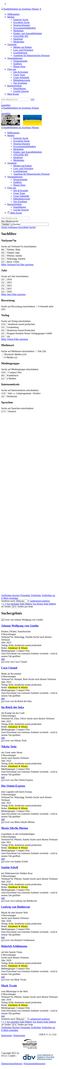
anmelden (5, 105)
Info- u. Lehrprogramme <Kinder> (24, 393)
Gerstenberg (13, 327)
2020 (9, 291)
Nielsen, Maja (13, 249)
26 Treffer (6, 606)
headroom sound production (21, 324)
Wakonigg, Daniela (16, 258)
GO (32, 99)
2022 (9, 285)
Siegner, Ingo (13, 252)
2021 (9, 288)
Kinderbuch (12, 375)
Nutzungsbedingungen (34, 1063)
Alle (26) (41, 351)
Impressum (6, 1035)
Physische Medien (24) (15, 354)
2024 (9, 279)
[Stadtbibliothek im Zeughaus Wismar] (20, 9)
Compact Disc (15, 372)
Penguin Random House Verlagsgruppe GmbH (29, 333)
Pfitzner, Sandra (14, 255)
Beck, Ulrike (13, 261)
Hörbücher (12, 396)
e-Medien (11, 378)
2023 (9, 282)
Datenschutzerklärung (11, 1063)
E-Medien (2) (10, 357)
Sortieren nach (8, 601)
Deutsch (12, 411)
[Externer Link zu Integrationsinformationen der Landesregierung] (32, 124)
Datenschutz (19, 1035)
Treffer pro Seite (25, 606)
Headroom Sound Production (21, 330)
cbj (8, 336)
